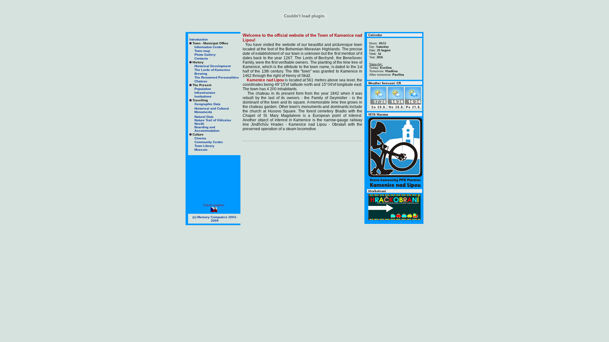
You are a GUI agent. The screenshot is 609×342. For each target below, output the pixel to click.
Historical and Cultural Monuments (211, 110)
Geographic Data (207, 104)
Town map (202, 51)
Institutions (203, 96)
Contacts (201, 58)
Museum (200, 149)
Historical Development (212, 66)
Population (202, 89)
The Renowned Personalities (216, 77)
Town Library (204, 146)
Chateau (200, 81)
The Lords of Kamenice (212, 70)
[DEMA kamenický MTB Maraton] (395, 186)
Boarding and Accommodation (206, 128)
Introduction (198, 39)
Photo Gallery (205, 54)
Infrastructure (204, 92)
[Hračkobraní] (394, 219)
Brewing (200, 73)
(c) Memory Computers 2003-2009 (215, 218)
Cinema (200, 138)
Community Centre (208, 142)
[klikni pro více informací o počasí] (378, 107)
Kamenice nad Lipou (265, 80)
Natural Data (203, 116)
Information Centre (208, 47)
